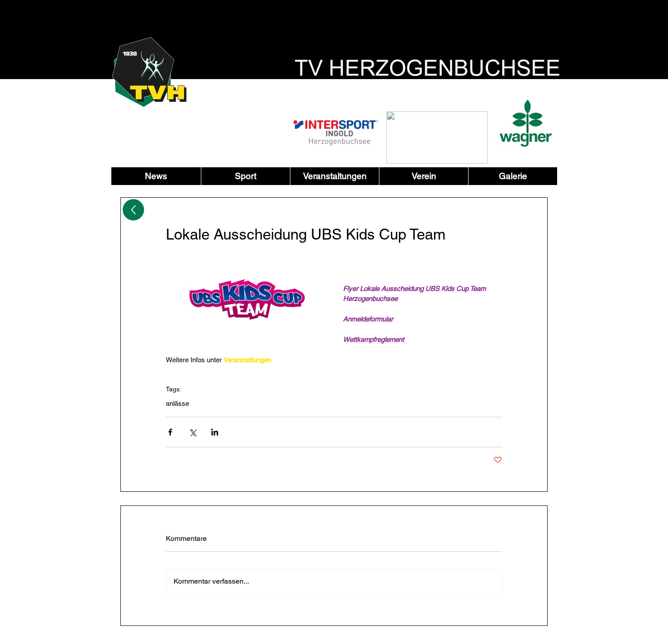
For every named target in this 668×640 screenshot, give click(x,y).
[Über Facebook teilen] (170, 432)
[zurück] (133, 209)
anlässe (177, 403)
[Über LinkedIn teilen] (214, 432)
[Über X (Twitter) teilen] (192, 432)
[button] (245, 176)
